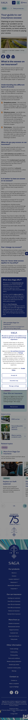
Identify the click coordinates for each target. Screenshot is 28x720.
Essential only (14, 380)
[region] (14, 360)
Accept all (14, 375)
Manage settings (14, 386)
